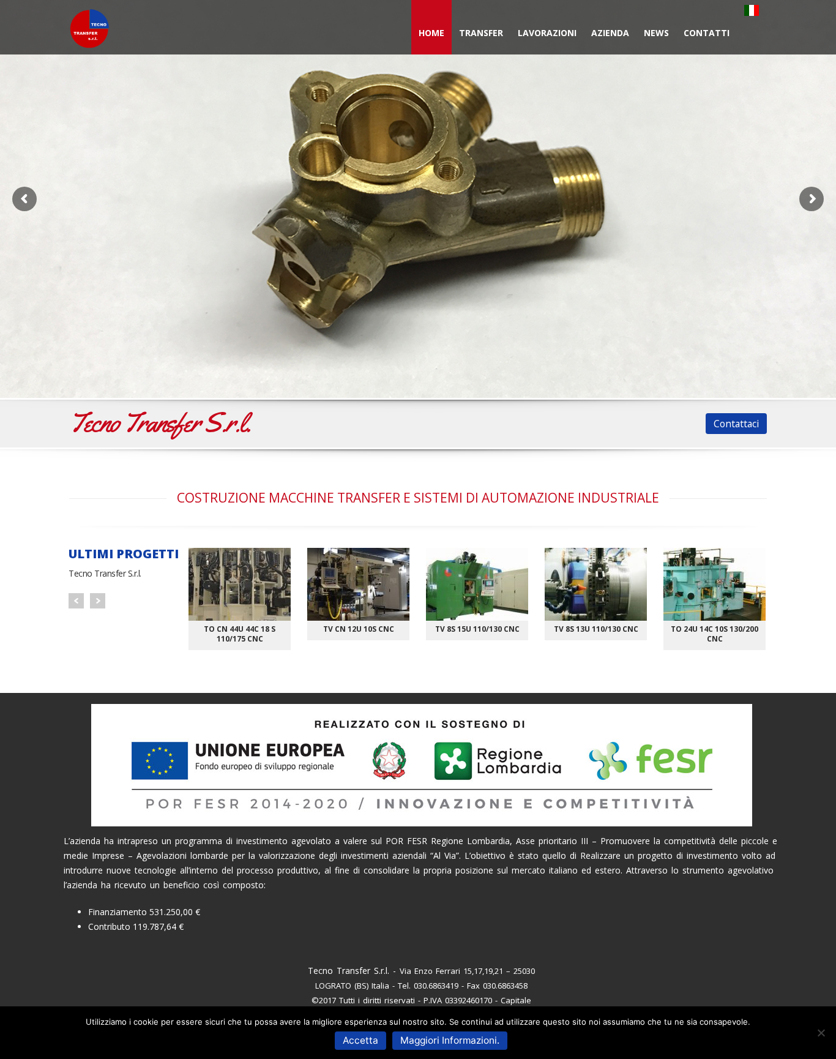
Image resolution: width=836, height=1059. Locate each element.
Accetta (360, 1040)
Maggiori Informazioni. (449, 1040)
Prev (76, 600)
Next (97, 600)
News (656, 33)
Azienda (610, 33)
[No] (821, 1033)
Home (431, 33)
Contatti (707, 33)
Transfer (481, 33)
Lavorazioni (547, 33)
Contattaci (736, 423)
